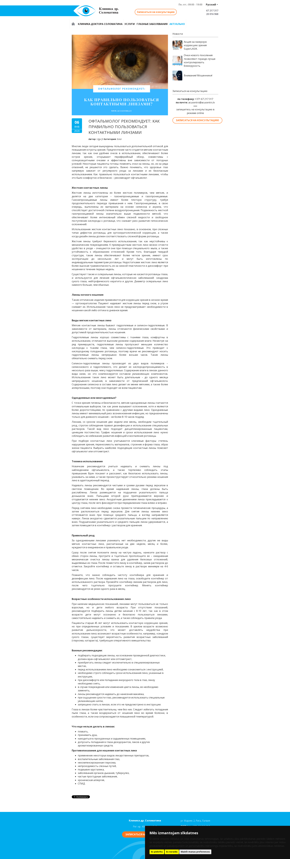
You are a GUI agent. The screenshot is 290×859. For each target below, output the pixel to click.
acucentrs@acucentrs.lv (201, 102)
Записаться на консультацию (156, 12)
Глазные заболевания (152, 24)
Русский (211, 4)
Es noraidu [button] (171, 851)
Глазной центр (73, 24)
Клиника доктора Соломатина (100, 24)
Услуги (129, 24)
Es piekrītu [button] (157, 851)
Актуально (177, 24)
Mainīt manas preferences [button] (195, 851)
